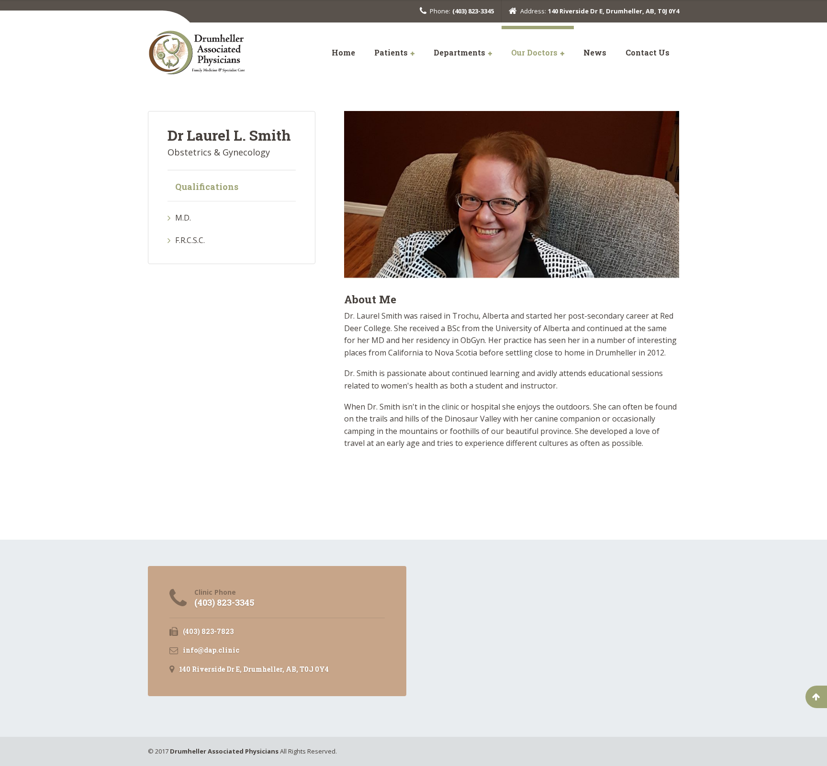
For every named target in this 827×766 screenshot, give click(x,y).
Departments (459, 52)
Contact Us (648, 52)
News (594, 52)
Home (343, 52)
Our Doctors (534, 52)
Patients (391, 52)
